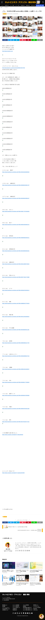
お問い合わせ (35, 609)
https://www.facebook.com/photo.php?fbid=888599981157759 (15, 342)
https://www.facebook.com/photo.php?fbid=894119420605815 (15, 316)
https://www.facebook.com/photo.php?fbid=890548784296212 (15, 290)
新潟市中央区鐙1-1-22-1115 (10, 598)
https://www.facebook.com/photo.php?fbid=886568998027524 (15, 356)
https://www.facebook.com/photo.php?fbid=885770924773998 (15, 277)
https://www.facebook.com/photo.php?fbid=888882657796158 (15, 303)
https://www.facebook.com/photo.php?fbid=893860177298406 (15, 382)
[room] (25, 550)
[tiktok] (23, 550)
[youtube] (29, 550)
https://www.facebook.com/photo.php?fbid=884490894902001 (15, 250)
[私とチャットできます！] (41, 616)
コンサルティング (36, 606)
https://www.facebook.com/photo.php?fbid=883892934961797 (15, 185)
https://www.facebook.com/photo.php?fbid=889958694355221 (15, 237)
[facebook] (18, 550)
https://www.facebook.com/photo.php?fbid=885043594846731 (15, 224)
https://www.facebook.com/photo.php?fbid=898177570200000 (15, 211)
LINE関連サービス (5, 609)
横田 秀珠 (8, 549)
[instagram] (21, 550)
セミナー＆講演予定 (16, 606)
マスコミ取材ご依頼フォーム (27, 608)
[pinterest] (27, 550)
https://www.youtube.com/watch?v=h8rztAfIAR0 (12, 434)
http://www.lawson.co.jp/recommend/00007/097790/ (13, 67)
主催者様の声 (15, 608)
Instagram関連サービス (6, 608)
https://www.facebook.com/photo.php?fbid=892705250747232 (15, 421)
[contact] (32, 613)
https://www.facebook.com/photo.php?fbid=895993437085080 (15, 395)
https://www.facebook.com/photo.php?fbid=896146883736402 (15, 264)
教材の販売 (35, 608)
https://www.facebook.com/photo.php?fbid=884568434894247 (15, 198)
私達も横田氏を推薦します (27, 607)
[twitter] (19, 550)
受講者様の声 (15, 609)
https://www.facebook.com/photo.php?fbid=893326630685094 (15, 172)
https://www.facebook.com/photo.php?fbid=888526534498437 (15, 369)
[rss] (30, 613)
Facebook (4, 13)
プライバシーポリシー (5, 607)
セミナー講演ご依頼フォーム (27, 609)
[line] (23, 613)
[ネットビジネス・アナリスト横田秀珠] (22, 2)
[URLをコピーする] (40, 40)
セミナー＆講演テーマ (16, 607)
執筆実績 (24, 606)
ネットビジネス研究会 (36, 607)
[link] (16, 550)
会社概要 (3, 606)
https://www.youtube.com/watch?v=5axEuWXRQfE (13, 472)
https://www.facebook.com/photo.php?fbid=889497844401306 (15, 408)
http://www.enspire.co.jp (7, 51)
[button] (5, 40)
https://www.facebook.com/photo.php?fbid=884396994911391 (15, 329)
